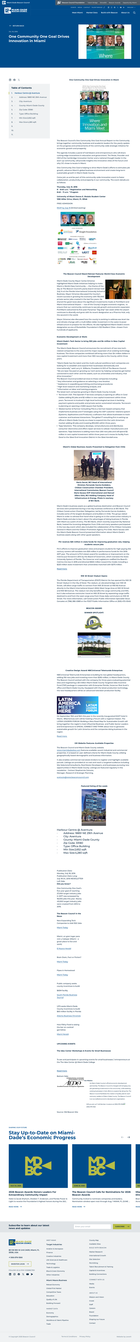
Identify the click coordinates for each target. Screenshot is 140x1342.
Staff (91, 1305)
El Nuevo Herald (64, 949)
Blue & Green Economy (55, 1271)
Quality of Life (51, 1299)
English (130, 7)
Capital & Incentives (97, 1270)
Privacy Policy (85, 1337)
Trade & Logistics (53, 1267)
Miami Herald (63, 1034)
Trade (48, 1324)
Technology (51, 1264)
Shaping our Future (97, 1319)
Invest (91, 1301)
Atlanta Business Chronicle (69, 1016)
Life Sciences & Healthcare (56, 1260)
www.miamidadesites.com (68, 750)
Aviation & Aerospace (54, 1249)
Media (91, 1284)
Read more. (62, 569)
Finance (49, 1252)
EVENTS (73, 7)
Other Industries (52, 1275)
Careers (92, 1308)
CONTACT (86, 7)
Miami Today (62, 928)
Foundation (93, 1316)
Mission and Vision (96, 1297)
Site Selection (94, 1259)
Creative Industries (53, 1256)
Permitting (93, 1263)
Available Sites (95, 1244)
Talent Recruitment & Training (101, 1267)
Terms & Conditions (69, 1337)
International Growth (97, 1256)
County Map (94, 1240)
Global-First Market (53, 1288)
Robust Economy (53, 1285)
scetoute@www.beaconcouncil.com (73, 777)
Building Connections (98, 1274)
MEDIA (80, 7)
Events (92, 1287)
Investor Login (18, 1264)
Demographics (52, 1317)
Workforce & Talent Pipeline (57, 1320)
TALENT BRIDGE (96, 7)
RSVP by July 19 (64, 208)
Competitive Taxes (53, 1292)
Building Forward (53, 1303)
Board (91, 1312)
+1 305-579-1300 (16, 1257)
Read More (13, 1207)
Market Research (96, 1252)
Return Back (18, 26)
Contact (92, 1323)
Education (50, 1296)
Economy (50, 1313)
